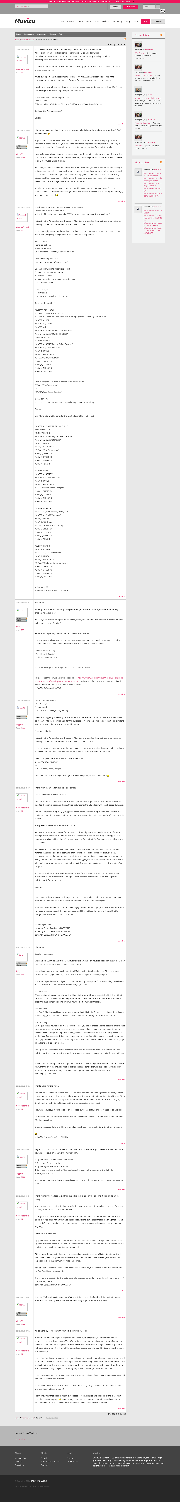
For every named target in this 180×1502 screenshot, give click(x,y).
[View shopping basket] (162, 10)
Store (96, 21)
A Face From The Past (144, 75)
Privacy (70, 1458)
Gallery (105, 21)
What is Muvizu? (67, 21)
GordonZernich (23, 69)
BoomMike (149, 50)
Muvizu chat (142, 162)
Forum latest (142, 35)
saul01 (150, 95)
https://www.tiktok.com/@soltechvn (152, 184)
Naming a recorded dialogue (147, 98)
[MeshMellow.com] (39, 1481)
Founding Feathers (143, 123)
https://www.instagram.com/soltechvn (152, 224)
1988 (23, 157)
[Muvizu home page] (25, 20)
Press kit (44, 1458)
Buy (145, 21)
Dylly (18, 626)
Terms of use (72, 1461)
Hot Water (139, 145)
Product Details (84, 21)
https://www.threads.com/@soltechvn (152, 179)
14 (22, 72)
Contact (18, 1461)
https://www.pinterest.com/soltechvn (152, 174)
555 (22, 630)
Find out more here (123, 1)
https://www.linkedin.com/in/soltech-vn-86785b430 (152, 230)
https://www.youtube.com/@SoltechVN (152, 194)
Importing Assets (27, 40)
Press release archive (50, 1461)
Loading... (22, 1439)
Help (136, 21)
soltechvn (157, 170)
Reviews (44, 1465)
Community (117, 21)
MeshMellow (20, 1458)
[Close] (133, 1)
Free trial (158, 21)
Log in (115, 7)
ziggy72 (19, 154)
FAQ (60, 34)
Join (130, 7)
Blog (128, 21)
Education (19, 1465)
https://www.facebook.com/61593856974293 (152, 218)
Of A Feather (140, 53)
